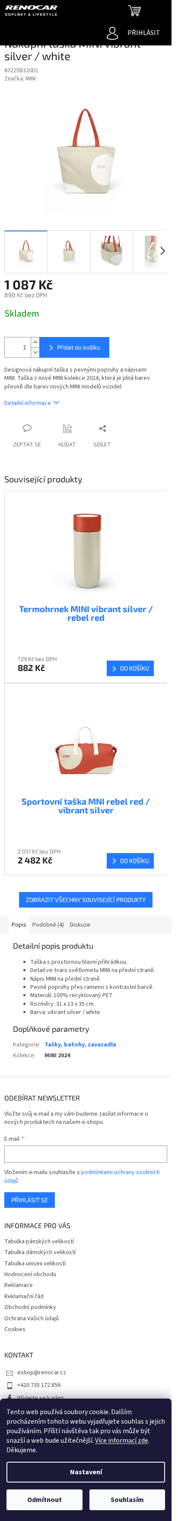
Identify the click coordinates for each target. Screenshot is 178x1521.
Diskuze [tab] (80, 925)
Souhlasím (127, 1500)
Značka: (20, 78)
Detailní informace (27, 403)
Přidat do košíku (78, 347)
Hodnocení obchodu (30, 1274)
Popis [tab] (19, 925)
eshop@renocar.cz (41, 1372)
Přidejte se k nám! (40, 1398)
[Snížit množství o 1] (35, 352)
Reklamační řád (24, 1296)
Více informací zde (121, 1440)
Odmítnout (44, 1500)
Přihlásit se (29, 1199)
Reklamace (18, 1285)
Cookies (14, 1329)
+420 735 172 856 (38, 1385)
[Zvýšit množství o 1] (35, 342)
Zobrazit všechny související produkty (86, 899)
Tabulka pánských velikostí (39, 1241)
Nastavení (86, 1472)
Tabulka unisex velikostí (35, 1263)
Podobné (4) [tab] (48, 925)
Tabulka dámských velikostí (40, 1252)
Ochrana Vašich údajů (31, 1318)
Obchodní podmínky (30, 1307)
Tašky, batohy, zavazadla (80, 1044)
